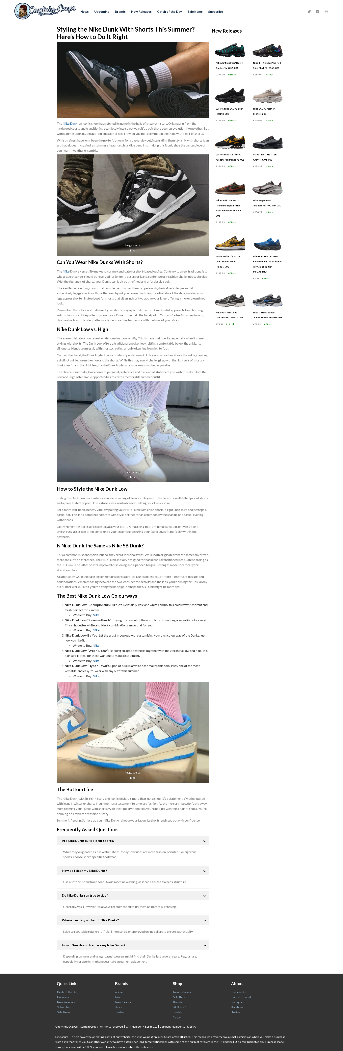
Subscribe (215, 11)
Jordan (119, 1012)
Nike (132, 250)
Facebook (237, 1007)
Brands (120, 11)
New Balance (123, 1002)
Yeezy (177, 1017)
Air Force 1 (180, 1007)
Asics (118, 1007)
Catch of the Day (169, 11)
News (84, 11)
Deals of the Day (67, 992)
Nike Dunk (70, 123)
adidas (119, 992)
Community (238, 992)
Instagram (237, 1002)
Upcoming (101, 11)
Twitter (236, 1012)
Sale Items (195, 11)
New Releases (141, 11)
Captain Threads (241, 997)
